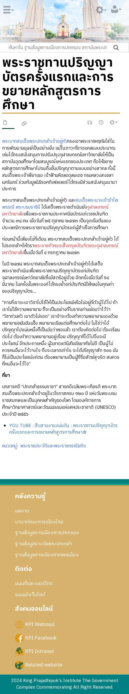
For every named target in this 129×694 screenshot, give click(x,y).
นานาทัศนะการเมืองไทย (39, 522)
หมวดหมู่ (9, 446)
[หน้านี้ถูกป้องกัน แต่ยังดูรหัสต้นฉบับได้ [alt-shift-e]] (90, 122)
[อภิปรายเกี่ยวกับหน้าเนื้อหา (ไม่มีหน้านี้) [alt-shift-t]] (24, 124)
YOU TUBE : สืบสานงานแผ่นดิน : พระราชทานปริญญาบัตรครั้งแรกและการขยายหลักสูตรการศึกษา (63, 429)
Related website (43, 665)
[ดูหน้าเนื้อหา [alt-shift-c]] (5, 123)
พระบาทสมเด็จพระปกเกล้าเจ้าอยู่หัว (34, 141)
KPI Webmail (40, 624)
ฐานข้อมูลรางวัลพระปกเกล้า (43, 544)
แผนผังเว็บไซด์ (30, 594)
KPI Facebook (40, 638)
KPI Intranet (39, 651)
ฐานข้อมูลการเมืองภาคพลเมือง (46, 555)
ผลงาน (22, 511)
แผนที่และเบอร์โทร (33, 583)
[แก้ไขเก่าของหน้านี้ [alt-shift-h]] (101, 122)
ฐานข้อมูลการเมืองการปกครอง (47, 533)
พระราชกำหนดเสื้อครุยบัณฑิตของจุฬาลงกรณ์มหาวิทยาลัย (60, 249)
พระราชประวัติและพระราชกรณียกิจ (53, 446)
